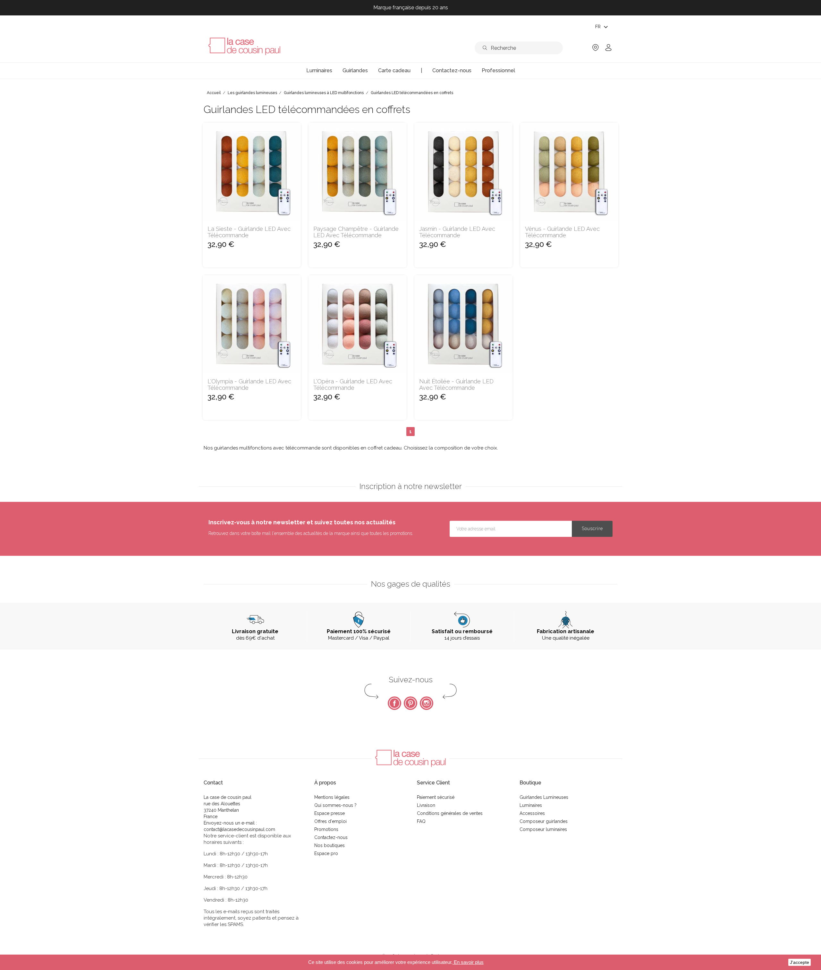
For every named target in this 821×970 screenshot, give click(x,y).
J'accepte (799, 962)
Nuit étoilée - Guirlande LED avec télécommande (456, 384)
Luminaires (531, 805)
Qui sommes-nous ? (335, 805)
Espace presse (329, 813)
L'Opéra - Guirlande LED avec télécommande (352, 384)
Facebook (394, 703)
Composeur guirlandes (544, 821)
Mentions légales (332, 797)
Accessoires (532, 813)
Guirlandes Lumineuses (544, 797)
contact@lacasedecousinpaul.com (239, 829)
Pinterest (410, 703)
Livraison (426, 805)
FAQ (421, 821)
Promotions (326, 829)
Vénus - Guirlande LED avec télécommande (562, 232)
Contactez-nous (331, 837)
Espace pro (326, 853)
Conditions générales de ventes (450, 813)
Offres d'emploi (330, 821)
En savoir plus (468, 962)
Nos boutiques (329, 845)
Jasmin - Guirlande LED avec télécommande (457, 232)
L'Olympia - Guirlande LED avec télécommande (249, 384)
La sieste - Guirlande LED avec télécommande (249, 232)
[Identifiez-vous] (608, 50)
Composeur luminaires (543, 829)
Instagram (426, 703)
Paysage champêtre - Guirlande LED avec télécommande (356, 232)
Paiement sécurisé (435, 797)
